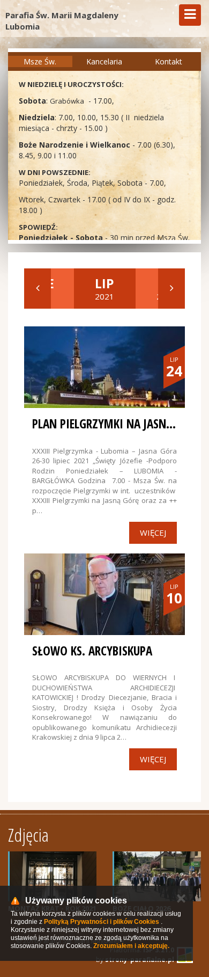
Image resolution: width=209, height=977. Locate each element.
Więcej (153, 532)
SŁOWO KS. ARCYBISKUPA (92, 650)
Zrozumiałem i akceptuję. (131, 946)
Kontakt (168, 61)
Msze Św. (40, 61)
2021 (104, 288)
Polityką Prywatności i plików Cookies (101, 921)
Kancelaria (104, 61)
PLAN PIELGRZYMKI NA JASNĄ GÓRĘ (116, 423)
